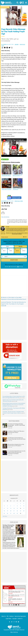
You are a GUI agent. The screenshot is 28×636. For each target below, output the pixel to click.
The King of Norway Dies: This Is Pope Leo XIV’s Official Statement (9, 527)
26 (7, 513)
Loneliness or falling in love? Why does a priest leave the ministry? (16, 432)
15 (17, 508)
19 (7, 510)
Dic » (6, 516)
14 (14, 508)
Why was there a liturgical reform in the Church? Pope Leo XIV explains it (16, 445)
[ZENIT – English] (8, 2)
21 (14, 510)
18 (4, 510)
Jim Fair (16, 44)
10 (23, 505)
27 (10, 513)
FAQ (8, 616)
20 (10, 510)
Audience (11, 616)
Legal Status (8, 618)
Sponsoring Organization (20, 616)
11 (4, 508)
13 (10, 508)
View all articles (5, 217)
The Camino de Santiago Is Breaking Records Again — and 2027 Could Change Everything (16, 425)
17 (23, 508)
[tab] (8, 587)
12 (7, 508)
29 (17, 513)
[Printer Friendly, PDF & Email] (5, 159)
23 (20, 510)
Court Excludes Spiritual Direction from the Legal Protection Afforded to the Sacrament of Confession (16, 452)
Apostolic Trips (5, 7)
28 (14, 513)
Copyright (14, 618)
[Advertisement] (14, 286)
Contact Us (20, 618)
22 (17, 510)
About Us (4, 616)
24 (23, 510)
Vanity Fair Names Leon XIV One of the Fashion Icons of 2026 (9, 539)
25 (4, 513)
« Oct (4, 516)
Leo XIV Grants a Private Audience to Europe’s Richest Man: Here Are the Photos (16, 438)
